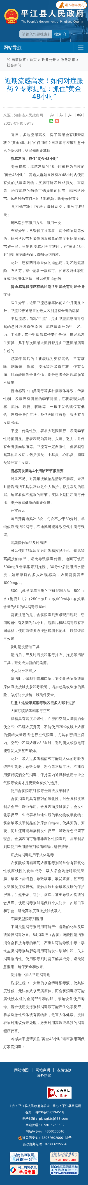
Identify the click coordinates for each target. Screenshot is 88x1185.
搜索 (58, 34)
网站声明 (43, 1070)
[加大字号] (52, 115)
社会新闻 (14, 65)
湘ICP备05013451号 (50, 1112)
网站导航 (13, 47)
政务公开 (49, 59)
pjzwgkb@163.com (53, 1118)
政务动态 (68, 59)
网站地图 (21, 1070)
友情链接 (64, 1070)
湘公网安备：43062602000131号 (47, 1138)
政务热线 (44, 1075)
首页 (33, 59)
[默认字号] (61, 115)
